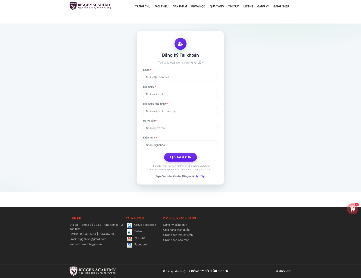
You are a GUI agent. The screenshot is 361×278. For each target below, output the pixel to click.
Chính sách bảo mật (176, 240)
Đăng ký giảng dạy (175, 224)
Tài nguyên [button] (135, 218)
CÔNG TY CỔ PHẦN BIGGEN (209, 271)
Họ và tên (150, 120)
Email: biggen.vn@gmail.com (88, 239)
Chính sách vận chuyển (178, 235)
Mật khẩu (149, 86)
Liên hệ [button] (75, 218)
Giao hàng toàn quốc (176, 230)
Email (147, 69)
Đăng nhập (281, 6)
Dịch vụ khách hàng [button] (179, 218)
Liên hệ (248, 6)
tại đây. (200, 176)
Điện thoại (150, 137)
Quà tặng (217, 6)
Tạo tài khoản (180, 157)
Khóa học (198, 6)
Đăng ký (263, 6)
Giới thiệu (161, 6)
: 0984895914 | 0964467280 (97, 234)
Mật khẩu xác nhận (155, 103)
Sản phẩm (180, 6)
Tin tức (233, 6)
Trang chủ (142, 6)
